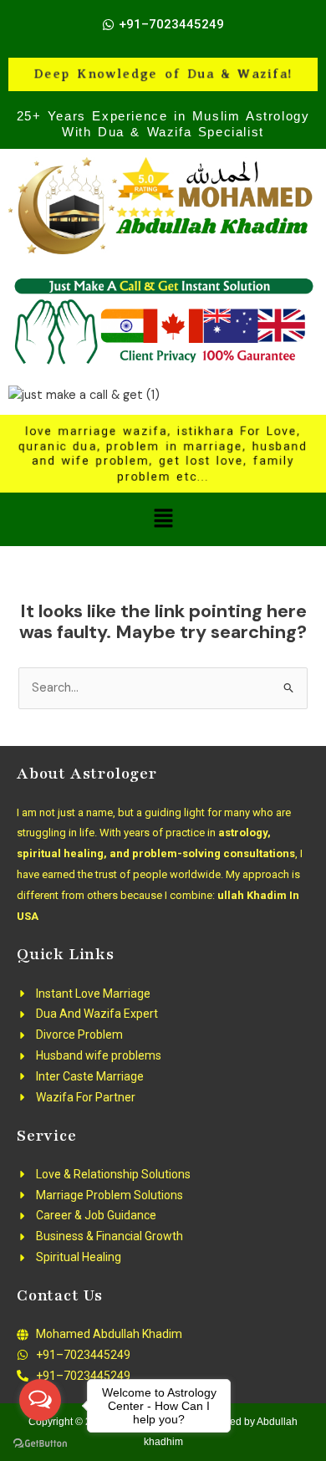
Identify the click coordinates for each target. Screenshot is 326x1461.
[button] (163, 519)
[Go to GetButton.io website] (40, 1443)
